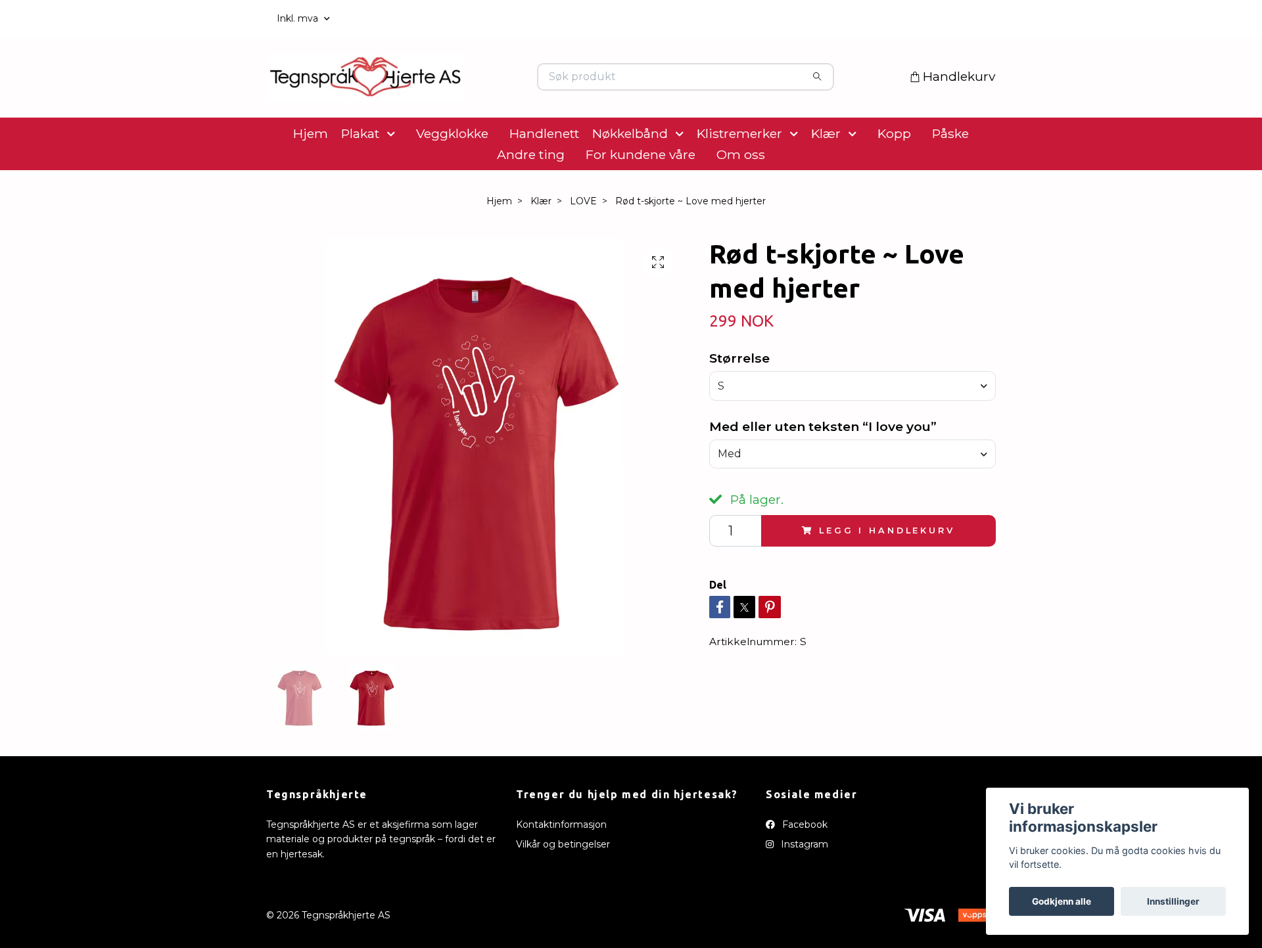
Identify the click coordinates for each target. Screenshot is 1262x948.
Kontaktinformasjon (561, 866)
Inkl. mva (299, 18)
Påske (950, 175)
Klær (826, 175)
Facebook (804, 866)
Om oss (740, 196)
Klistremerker (739, 175)
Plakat (360, 175)
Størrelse (739, 399)
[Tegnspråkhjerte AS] (449, 98)
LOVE (583, 242)
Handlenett (544, 175)
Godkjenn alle (1061, 901)
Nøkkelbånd (630, 175)
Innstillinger (1173, 901)
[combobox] (852, 427)
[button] (394, 175)
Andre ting (531, 196)
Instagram (803, 886)
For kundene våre (640, 196)
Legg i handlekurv (886, 572)
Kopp (894, 175)
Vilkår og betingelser (563, 886)
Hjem (310, 175)
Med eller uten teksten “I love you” (823, 468)
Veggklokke (452, 175)
